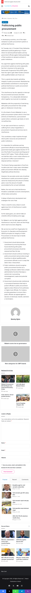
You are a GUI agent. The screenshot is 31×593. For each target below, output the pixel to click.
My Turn (15, 18)
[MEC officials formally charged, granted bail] (8, 552)
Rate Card (4, 571)
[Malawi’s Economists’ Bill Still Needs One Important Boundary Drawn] (8, 379)
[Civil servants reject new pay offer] (6, 503)
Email (3, 450)
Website (3, 457)
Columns (9, 18)
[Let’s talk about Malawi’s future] (23, 379)
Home (4, 18)
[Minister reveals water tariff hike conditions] (23, 552)
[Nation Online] (11, 6)
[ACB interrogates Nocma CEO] (23, 534)
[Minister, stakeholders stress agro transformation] (8, 534)
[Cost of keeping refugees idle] (23, 398)
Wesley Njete (7, 32)
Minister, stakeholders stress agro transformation (7, 541)
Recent (14, 479)
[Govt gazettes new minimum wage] (6, 510)
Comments (25, 479)
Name (3, 443)
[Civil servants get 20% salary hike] (6, 495)
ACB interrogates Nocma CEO (12, 1)
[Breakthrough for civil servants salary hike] (6, 487)
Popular (5, 479)
